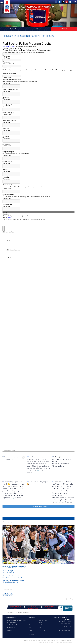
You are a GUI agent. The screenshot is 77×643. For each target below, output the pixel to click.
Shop (39, 627)
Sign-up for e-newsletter (32, 633)
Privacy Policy (42, 630)
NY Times (23, 612)
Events (38, 28)
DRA (30, 620)
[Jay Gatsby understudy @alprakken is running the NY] (38, 467)
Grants (31, 625)
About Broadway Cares (42, 621)
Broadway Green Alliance (13, 625)
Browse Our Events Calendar (49, 607)
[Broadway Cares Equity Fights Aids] (7, 6)
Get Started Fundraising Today (32, 607)
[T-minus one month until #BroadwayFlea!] (14, 467)
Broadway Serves (11, 627)
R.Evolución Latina (11, 630)
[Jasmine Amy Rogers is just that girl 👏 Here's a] (14, 492)
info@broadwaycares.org (65, 628)
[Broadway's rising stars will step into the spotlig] (63, 492)
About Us (12, 28)
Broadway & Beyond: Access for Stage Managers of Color (16, 621)
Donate (64, 28)
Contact (31, 630)
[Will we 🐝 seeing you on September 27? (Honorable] (63, 467)
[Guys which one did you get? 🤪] (38, 492)
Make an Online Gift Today (15, 607)
